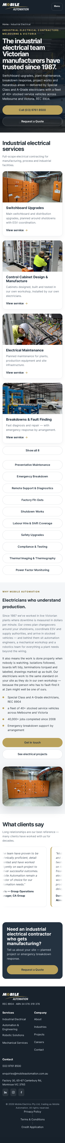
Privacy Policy (32, 1111)
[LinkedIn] (5, 1092)
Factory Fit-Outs (32, 500)
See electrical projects (32, 754)
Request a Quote (32, 121)
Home (5, 24)
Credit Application (32, 1127)
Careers (39, 1042)
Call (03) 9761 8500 (32, 110)
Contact (39, 1049)
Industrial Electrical (14, 1019)
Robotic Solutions (13, 1035)
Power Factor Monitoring (32, 570)
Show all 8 (32, 450)
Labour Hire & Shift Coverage (32, 523)
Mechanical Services (15, 1042)
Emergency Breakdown (32, 476)
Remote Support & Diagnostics (32, 488)
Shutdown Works (32, 511)
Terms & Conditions (32, 1119)
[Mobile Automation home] (15, 6)
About (37, 1019)
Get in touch (32, 742)
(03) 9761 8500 (11, 1066)
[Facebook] (21, 1092)
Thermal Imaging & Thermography (33, 558)
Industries (40, 1026)
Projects (39, 1034)
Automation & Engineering (10, 1027)
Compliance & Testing (32, 546)
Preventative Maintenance (32, 464)
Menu (57, 6)
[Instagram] (13, 1092)
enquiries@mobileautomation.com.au (25, 1073)
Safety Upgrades (32, 535)
